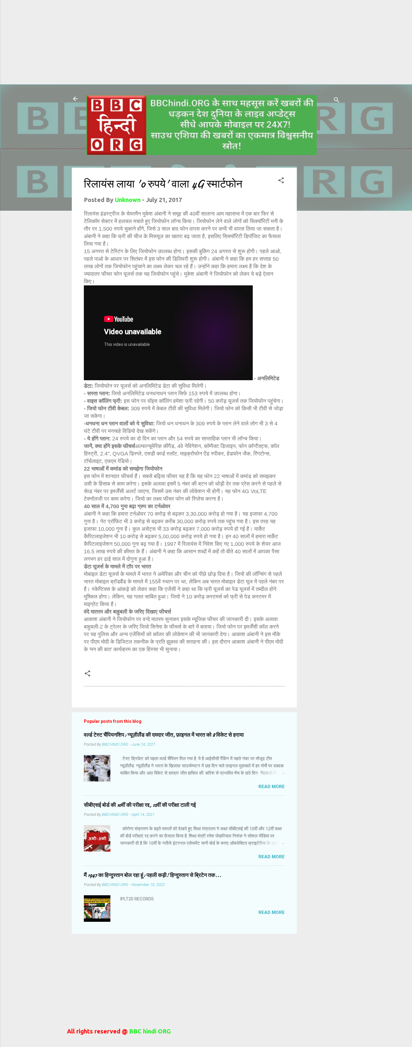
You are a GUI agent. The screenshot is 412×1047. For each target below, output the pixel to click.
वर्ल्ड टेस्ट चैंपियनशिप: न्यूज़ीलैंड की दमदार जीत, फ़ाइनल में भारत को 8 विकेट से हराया (164, 735)
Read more (271, 786)
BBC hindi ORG (149, 1031)
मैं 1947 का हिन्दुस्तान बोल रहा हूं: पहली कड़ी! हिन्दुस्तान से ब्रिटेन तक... (152, 875)
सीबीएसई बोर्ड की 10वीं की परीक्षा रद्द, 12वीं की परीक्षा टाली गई (140, 805)
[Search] (336, 101)
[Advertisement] (181, 42)
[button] (281, 181)
